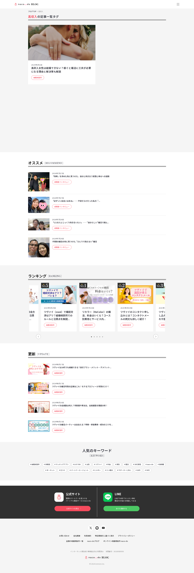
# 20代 (138, 470)
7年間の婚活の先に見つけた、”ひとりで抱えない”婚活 (74, 241)
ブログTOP (32, 11)
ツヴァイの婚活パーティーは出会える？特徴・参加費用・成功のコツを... (82, 424)
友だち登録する (121, 508)
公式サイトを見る (72, 508)
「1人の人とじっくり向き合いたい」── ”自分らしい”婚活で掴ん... (80, 222)
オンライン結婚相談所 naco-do (115, 541)
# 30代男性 (137, 464)
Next (155, 336)
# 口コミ (62, 470)
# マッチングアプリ (61, 464)
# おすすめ (77, 464)
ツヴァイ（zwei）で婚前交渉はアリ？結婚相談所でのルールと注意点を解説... (58, 315)
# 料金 (108, 464)
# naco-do (149, 464)
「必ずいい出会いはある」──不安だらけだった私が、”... (76, 201)
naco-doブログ (93, 541)
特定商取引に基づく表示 (104, 535)
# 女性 (87, 464)
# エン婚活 (109, 470)
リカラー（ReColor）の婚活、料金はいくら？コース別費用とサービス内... (96, 315)
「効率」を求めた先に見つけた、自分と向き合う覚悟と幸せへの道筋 (80, 176)
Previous (38, 336)
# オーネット (50, 470)
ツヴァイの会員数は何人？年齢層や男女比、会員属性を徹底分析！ (80, 405)
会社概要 (76, 535)
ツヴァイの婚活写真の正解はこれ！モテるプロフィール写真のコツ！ (80, 386)
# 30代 (147, 470)
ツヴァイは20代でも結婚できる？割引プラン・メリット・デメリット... (81, 367)
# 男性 (117, 464)
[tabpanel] (97, 308)
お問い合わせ (64, 535)
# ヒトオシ (97, 470)
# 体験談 (47, 464)
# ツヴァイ (98, 464)
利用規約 (87, 535)
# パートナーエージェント (79, 470)
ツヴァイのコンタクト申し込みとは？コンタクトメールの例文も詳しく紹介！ (134, 315)
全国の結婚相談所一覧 (74, 541)
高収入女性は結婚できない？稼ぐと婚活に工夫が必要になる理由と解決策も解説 (61, 69)
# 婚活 (126, 464)
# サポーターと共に (124, 470)
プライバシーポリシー (126, 535)
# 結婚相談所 (34, 464)
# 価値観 (161, 464)
